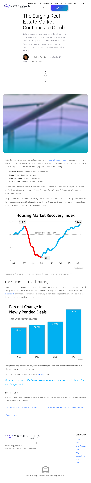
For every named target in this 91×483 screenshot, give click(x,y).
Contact (82, 3)
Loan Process (45, 3)
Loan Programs (56, 3)
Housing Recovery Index (57, 160)
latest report (9, 294)
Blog (75, 3)
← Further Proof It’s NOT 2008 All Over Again (21, 407)
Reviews (46, 8)
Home (30, 3)
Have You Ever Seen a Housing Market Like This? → (67, 407)
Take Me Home (11, 415)
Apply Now (59, 8)
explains (41, 374)
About (36, 3)
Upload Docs (68, 3)
